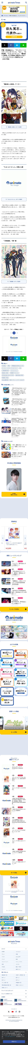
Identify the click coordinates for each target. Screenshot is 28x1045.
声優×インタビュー (20, 985)
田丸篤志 (4, 365)
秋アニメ (3, 980)
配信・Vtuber (18, 966)
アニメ (3, 954)
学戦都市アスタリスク (14, 372)
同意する (14, 1041)
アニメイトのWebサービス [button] (6, 993)
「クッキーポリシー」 (10, 1036)
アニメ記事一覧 (5, 982)
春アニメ (3, 977)
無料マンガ (18, 969)
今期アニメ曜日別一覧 (20, 975)
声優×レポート (5, 987)
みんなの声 (18, 956)
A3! (20, 368)
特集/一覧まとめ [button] (4, 972)
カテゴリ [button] (3, 948)
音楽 (3, 964)
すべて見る (14, 872)
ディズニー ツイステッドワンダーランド (9, 368)
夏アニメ (17, 977)
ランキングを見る (14, 609)
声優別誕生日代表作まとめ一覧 (17, 365)
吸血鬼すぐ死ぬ (5, 377)
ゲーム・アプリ (19, 961)
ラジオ (3, 956)
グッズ (3, 959)
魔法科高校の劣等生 (19, 375)
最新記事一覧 (4, 975)
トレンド (3, 969)
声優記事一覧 (18, 982)
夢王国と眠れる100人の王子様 (8, 375)
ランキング (18, 951)
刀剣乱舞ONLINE (5, 370)
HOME (3, 951)
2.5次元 (3, 966)
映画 (17, 959)
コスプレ (17, 964)
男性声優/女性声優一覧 (6, 985)
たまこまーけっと (14, 370)
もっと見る (14, 732)
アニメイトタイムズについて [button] (7, 990)
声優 (8, 365)
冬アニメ (17, 980)
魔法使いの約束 (5, 372)
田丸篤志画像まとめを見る (14, 494)
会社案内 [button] (3, 996)
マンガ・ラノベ (5, 961)
